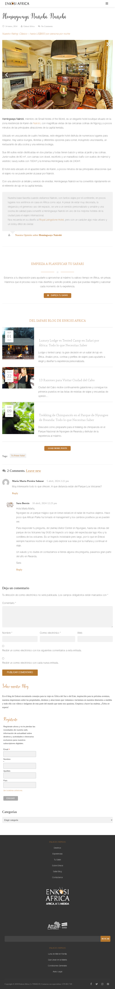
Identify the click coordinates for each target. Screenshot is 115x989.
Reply (15, 493)
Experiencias (57, 854)
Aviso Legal (57, 972)
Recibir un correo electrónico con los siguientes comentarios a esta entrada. (42, 650)
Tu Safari (57, 860)
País (5, 780)
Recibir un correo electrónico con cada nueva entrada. (30, 663)
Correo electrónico (50, 633)
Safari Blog (57, 872)
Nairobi (36, 123)
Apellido (6, 771)
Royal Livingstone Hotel (51, 220)
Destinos (57, 848)
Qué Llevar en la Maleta (57, 960)
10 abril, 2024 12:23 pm (44, 503)
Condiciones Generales (57, 966)
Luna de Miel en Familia (57, 954)
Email (6, 749)
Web (79, 633)
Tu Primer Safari (18, 456)
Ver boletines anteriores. (13, 791)
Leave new (33, 471)
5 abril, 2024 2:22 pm (58, 481)
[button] (108, 44)
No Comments (47, 26)
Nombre (7, 633)
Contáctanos (57, 878)
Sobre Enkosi (57, 866)
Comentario (9, 603)
